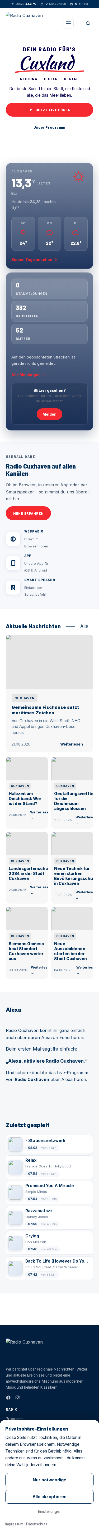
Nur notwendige (49, 1479)
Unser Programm (49, 127)
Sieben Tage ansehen (31, 259)
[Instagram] (17, 1397)
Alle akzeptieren (49, 1496)
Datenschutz (37, 1524)
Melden (49, 414)
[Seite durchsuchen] (88, 23)
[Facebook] (8, 1397)
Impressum (14, 1524)
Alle (86, 626)
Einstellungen (50, 1511)
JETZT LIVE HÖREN (53, 109)
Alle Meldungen (26, 374)
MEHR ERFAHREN (28, 513)
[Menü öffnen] (68, 23)
